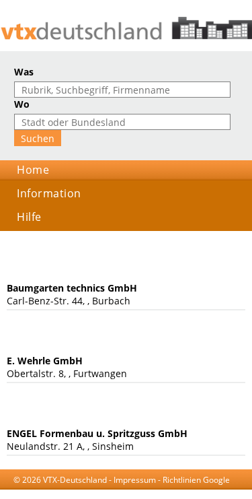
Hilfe (29, 216)
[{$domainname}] (126, 28)
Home (33, 169)
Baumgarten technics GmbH (72, 287)
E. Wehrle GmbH (45, 360)
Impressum (135, 480)
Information (49, 193)
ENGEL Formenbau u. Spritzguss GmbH (97, 433)
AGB (73, 492)
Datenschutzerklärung (130, 492)
